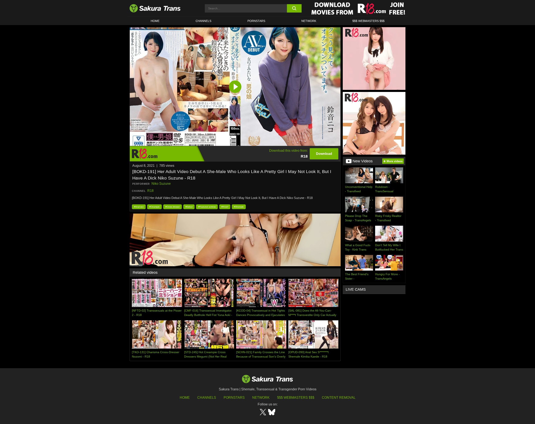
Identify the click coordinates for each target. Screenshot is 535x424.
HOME (155, 21)
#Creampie (154, 207)
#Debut (188, 207)
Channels (206, 397)
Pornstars (234, 397)
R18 (150, 190)
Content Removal (338, 397)
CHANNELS (203, 21)
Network (308, 21)
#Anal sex (139, 207)
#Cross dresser (172, 207)
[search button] (294, 8)
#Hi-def (224, 207)
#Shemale (239, 207)
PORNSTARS (256, 21)
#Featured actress (207, 207)
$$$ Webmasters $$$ (295, 397)
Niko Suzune (161, 183)
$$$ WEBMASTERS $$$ (368, 21)
